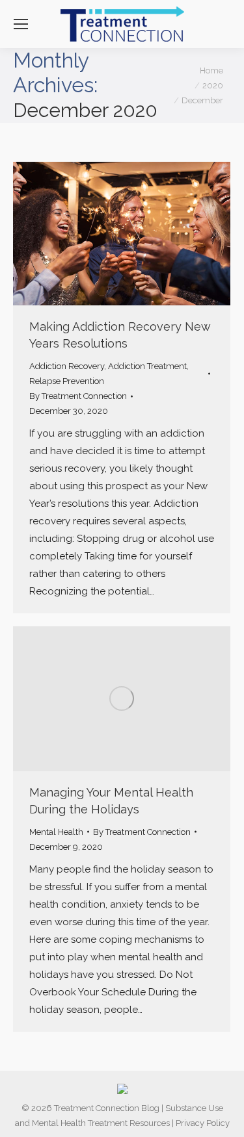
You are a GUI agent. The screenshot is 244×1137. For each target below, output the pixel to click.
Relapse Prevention (66, 381)
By (78, 396)
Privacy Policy (203, 1123)
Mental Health (56, 832)
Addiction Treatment (147, 366)
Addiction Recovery (66, 366)
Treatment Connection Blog (106, 1108)
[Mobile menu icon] (21, 24)
